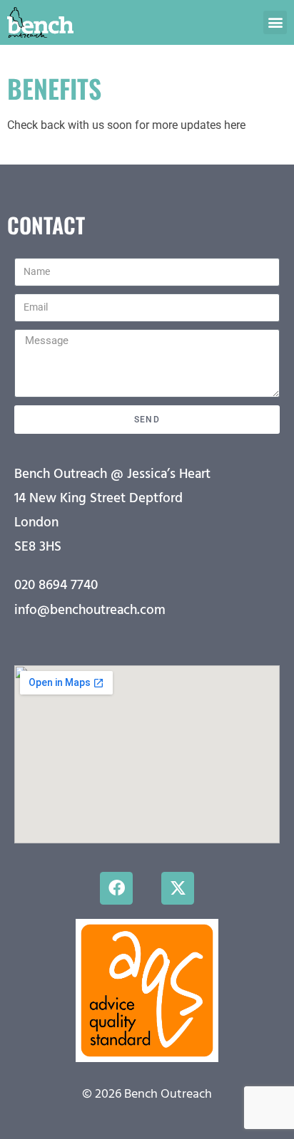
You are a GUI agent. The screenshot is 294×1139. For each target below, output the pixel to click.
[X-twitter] (177, 888)
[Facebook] (116, 888)
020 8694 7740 (56, 585)
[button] (275, 22)
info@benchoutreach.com (90, 610)
